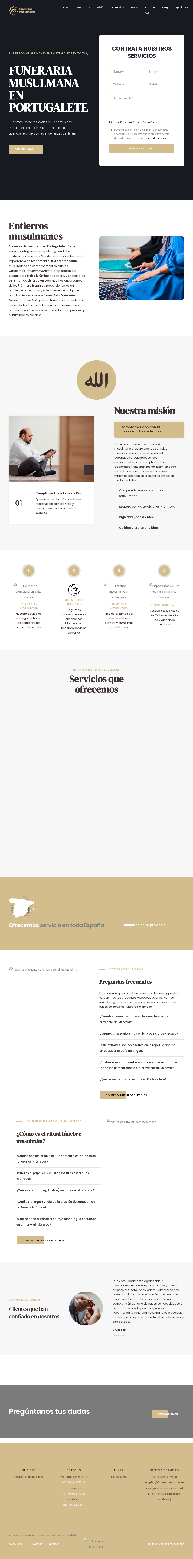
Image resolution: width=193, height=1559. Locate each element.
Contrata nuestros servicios (126, 1095)
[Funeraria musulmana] (22, 10)
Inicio (66, 7)
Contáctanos (168, 1414)
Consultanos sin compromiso (44, 1240)
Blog (165, 7)
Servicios (118, 7)
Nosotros (83, 7)
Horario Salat (150, 10)
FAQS (134, 7)
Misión (101, 7)
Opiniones (181, 7)
